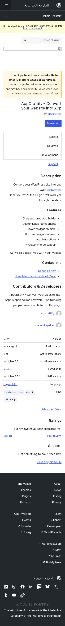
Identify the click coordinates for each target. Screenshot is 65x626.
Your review (54, 436)
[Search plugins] (24, 40)
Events (26, 520)
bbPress (54, 556)
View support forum (49, 462)
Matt (57, 550)
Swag (25, 532)
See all (7, 436)
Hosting (57, 496)
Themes (26, 490)
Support (53, 164)
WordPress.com (50, 543)
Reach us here (47, 271)
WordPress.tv (51, 532)
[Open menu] (5, 5)
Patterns (25, 502)
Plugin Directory (52, 15)
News (58, 490)
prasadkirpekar (45, 325)
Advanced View (51, 409)
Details (53, 136)
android (30, 392)
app (21, 392)
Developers (54, 526)
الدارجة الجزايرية (43, 578)
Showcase (24, 483)
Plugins (26, 496)
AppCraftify (54, 189)
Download (53, 123)
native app (10, 399)
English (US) (10, 384)
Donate (24, 526)
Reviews (52, 146)
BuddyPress (52, 562)
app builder (11, 392)
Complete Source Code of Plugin (35, 276)
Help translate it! (32, 28)
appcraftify (55, 113)
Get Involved (22, 513)
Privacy (57, 502)
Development (49, 155)
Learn (58, 513)
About (58, 483)
